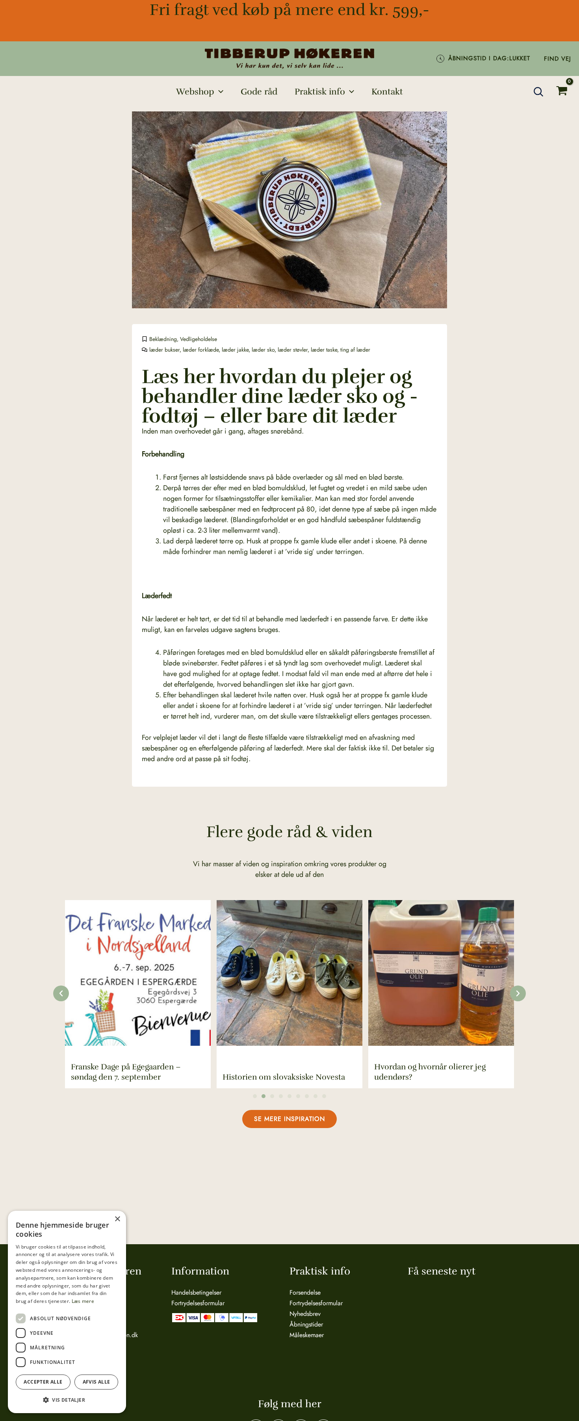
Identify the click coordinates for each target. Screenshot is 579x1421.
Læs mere (83, 1301)
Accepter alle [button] (43, 1381)
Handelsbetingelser (196, 1292)
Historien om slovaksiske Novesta (284, 1077)
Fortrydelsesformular (198, 1303)
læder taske (324, 350)
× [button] (117, 1219)
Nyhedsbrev (305, 1313)
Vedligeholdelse (198, 339)
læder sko (263, 350)
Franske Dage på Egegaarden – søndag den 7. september (126, 1072)
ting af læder (355, 350)
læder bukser (164, 350)
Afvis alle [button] (96, 1381)
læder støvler (293, 350)
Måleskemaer (307, 1334)
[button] (218, 91)
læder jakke (235, 350)
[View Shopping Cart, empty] (562, 91)
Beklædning (163, 339)
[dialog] (67, 1312)
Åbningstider (306, 1324)
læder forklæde (201, 350)
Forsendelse (305, 1292)
